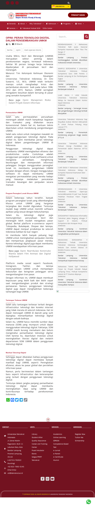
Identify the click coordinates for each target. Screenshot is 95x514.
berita (9, 50)
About (22, 24)
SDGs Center (47, 28)
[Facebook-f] (42, 479)
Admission (52, 24)
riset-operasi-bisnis (32, 50)
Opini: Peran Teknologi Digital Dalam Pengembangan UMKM (28, 39)
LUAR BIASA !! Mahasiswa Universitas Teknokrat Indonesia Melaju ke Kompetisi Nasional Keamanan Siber (72, 170)
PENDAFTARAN (78, 15)
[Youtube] (52, 479)
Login (53, 3)
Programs (67, 24)
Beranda (12, 24)
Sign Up (62, 3)
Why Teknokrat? (35, 24)
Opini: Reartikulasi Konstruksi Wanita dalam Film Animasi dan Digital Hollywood (30, 253)
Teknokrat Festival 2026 (31, 28)
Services (12, 28)
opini (18, 50)
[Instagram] (47, 479)
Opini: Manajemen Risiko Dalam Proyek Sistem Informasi (30, 101)
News (80, 24)
